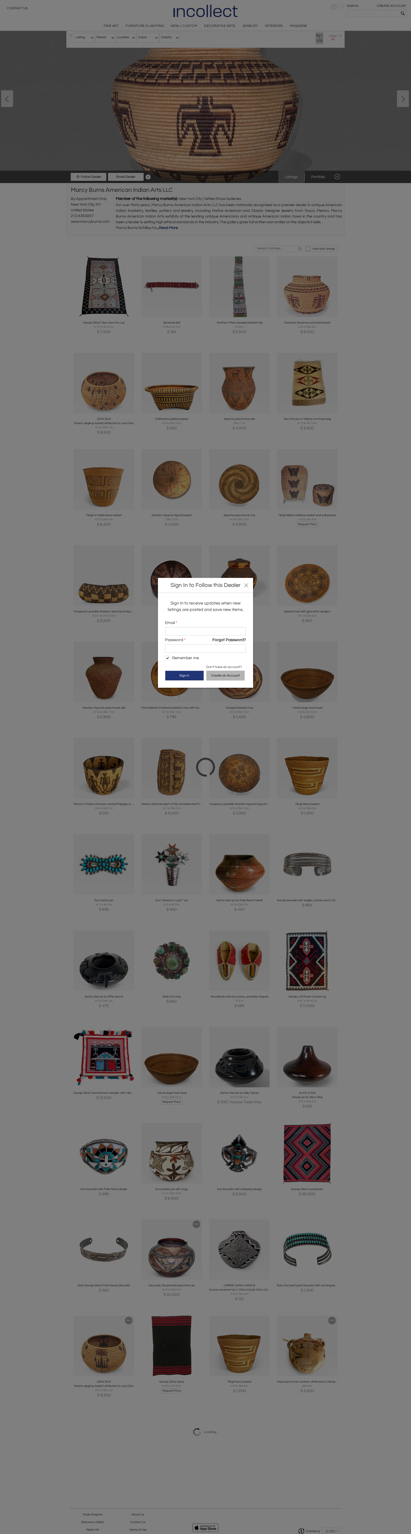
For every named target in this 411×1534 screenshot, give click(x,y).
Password (175, 640)
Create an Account (225, 675)
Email (171, 623)
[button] (246, 585)
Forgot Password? (229, 640)
